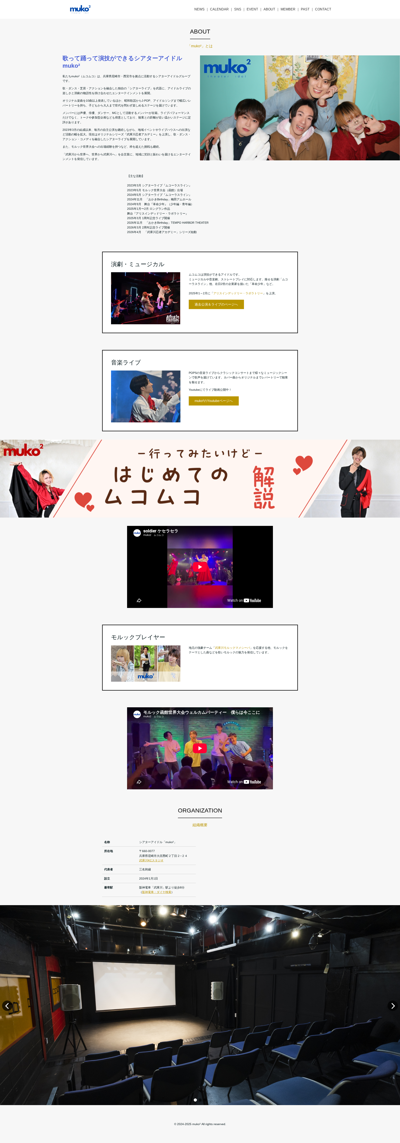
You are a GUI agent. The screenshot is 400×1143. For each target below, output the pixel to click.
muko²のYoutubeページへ (214, 401)
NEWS (199, 9)
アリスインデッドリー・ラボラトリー (238, 293)
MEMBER (288, 9)
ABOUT (269, 9)
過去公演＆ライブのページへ (216, 304)
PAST (305, 9)
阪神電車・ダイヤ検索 (156, 892)
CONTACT (323, 9)
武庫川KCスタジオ (151, 860)
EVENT (252, 9)
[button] (195, 1100)
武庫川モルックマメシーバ (232, 647)
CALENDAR (219, 9)
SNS (237, 9)
